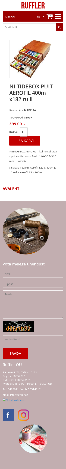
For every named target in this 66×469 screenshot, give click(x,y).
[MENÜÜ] (57, 16)
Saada (15, 353)
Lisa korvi (25, 140)
